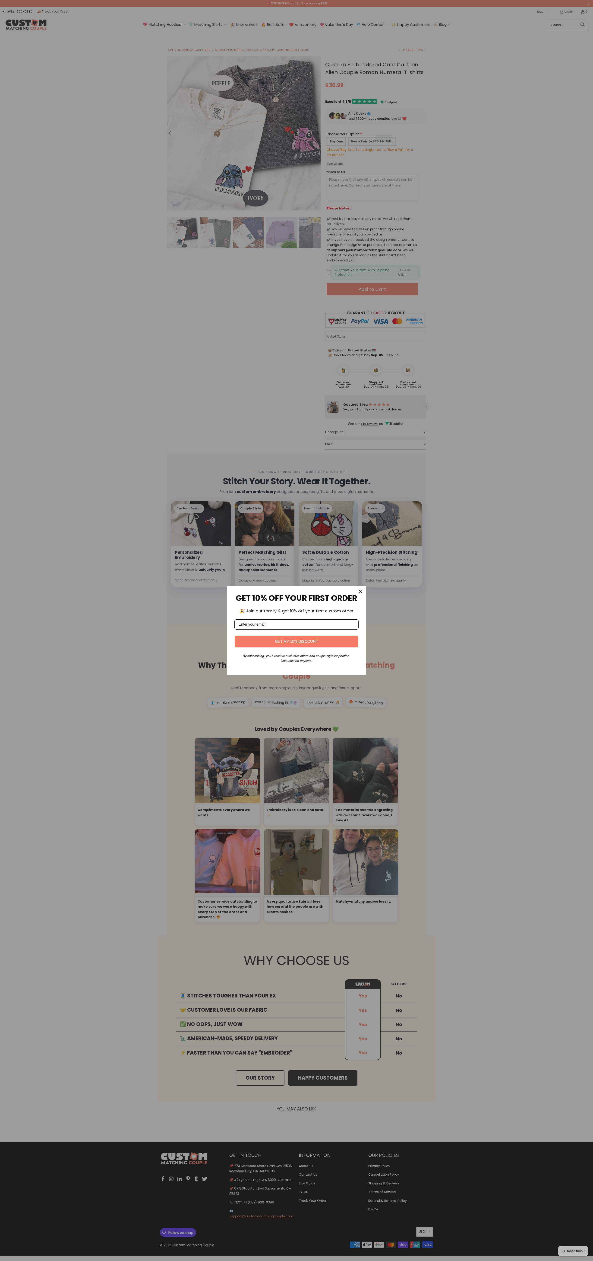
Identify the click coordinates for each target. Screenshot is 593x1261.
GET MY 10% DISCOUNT (296, 641)
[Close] (360, 591)
